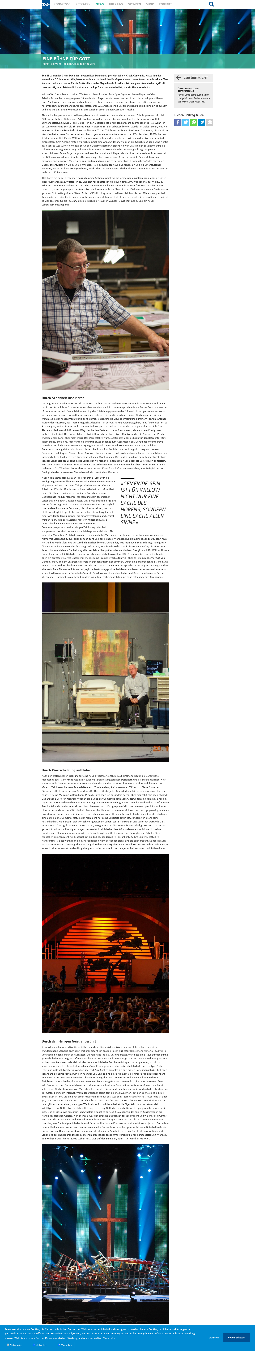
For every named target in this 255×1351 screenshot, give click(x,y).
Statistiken (41, 1345)
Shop (150, 4)
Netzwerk (83, 4)
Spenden (134, 4)
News (100, 4)
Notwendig (15, 1345)
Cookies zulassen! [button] (236, 1337)
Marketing (66, 1345)
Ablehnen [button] (214, 1337)
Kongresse (62, 4)
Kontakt (165, 4)
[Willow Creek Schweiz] (46, 4)
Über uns (116, 4)
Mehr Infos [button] (109, 1338)
